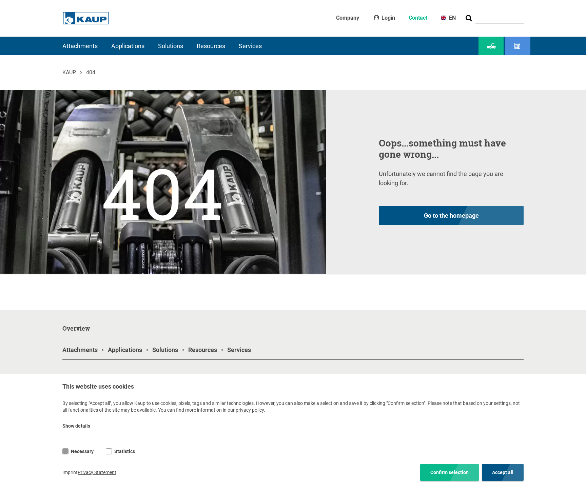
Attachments (80, 46)
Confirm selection (449, 472)
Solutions (170, 46)
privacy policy (250, 410)
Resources (211, 46)
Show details (76, 426)
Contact (418, 18)
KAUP (69, 72)
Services (250, 46)
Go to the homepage (451, 215)
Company (347, 18)
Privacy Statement (97, 472)
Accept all (502, 472)
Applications (127, 46)
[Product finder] (491, 46)
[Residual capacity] (518, 46)
